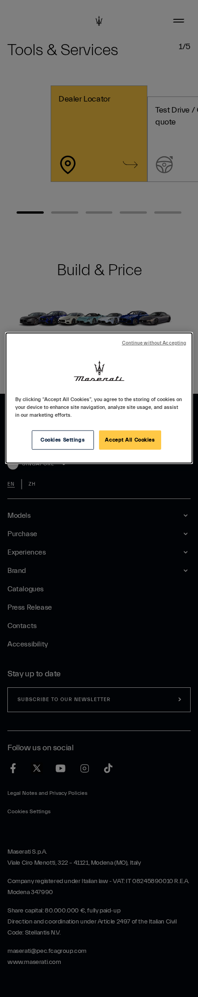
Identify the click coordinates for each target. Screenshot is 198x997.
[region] (99, 398)
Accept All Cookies (130, 439)
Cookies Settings (63, 439)
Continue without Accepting (154, 343)
